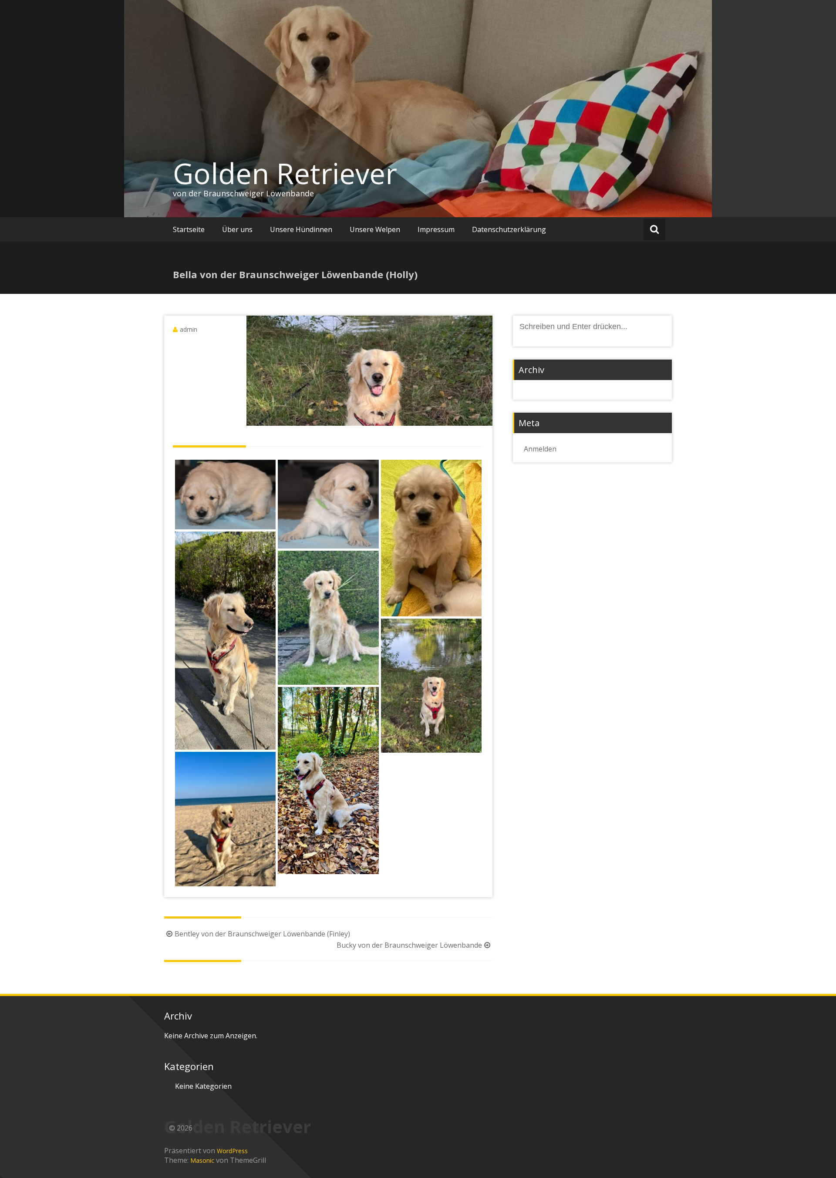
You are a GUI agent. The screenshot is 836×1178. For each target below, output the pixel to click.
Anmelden (540, 449)
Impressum (436, 229)
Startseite (189, 229)
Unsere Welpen (375, 229)
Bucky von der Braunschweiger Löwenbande (409, 945)
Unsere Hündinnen (301, 229)
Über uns (237, 229)
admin (188, 329)
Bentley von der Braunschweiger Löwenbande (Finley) (262, 934)
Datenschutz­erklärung (509, 229)
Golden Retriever (285, 173)
